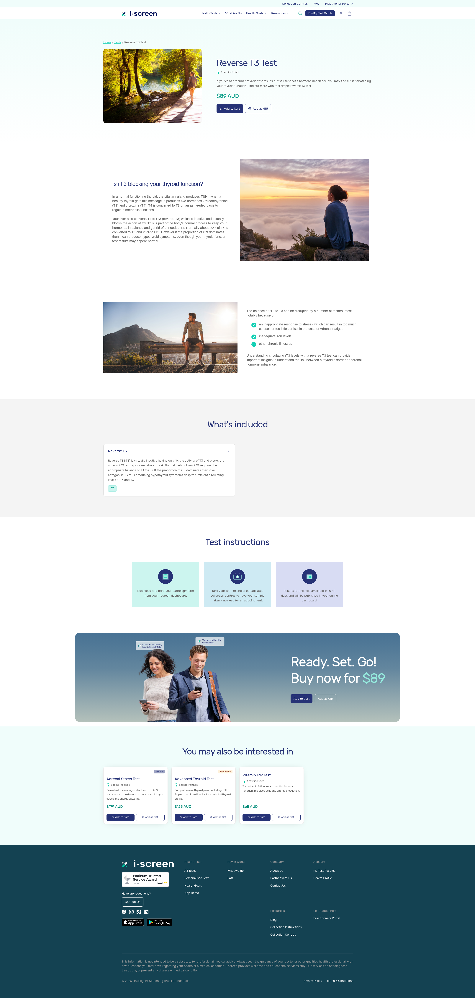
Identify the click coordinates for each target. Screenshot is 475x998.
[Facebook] (124, 912)
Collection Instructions (286, 927)
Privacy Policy (312, 981)
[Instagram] (131, 912)
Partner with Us (281, 878)
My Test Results (324, 870)
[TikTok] (139, 912)
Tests (117, 42)
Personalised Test (196, 878)
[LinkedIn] (146, 912)
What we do (235, 870)
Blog (273, 919)
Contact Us (132, 902)
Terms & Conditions (340, 981)
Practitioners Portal (326, 918)
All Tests (190, 870)
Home (107, 42)
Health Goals (254, 13)
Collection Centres (295, 3)
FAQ (316, 3)
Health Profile (322, 878)
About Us (276, 870)
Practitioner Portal (337, 3)
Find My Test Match (320, 13)
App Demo (191, 893)
